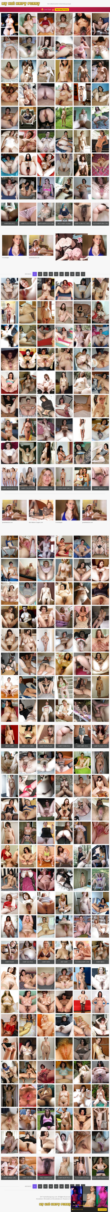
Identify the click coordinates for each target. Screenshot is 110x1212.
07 (67, 274)
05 (56, 274)
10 (83, 274)
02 (40, 274)
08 (72, 274)
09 (77, 274)
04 (51, 274)
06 (61, 274)
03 (45, 274)
